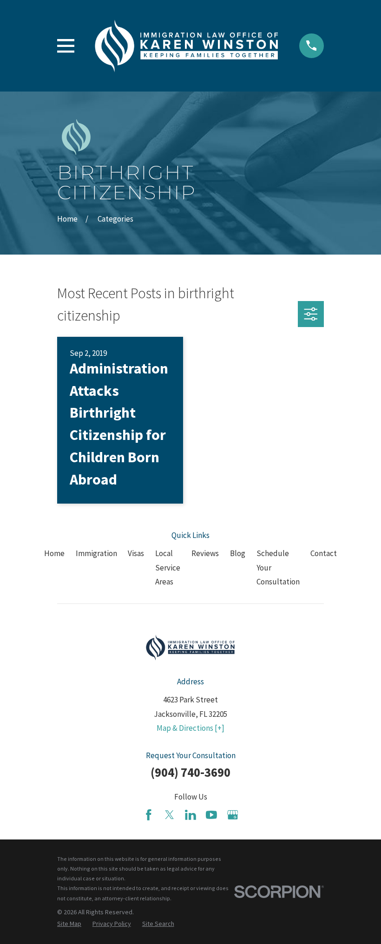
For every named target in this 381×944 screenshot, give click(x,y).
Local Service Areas (167, 567)
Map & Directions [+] (190, 728)
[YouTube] (211, 814)
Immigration (96, 553)
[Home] (186, 46)
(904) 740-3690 (190, 772)
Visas (136, 553)
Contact (323, 553)
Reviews (205, 553)
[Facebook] (148, 814)
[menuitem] (69, 924)
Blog (237, 553)
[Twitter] (169, 814)
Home (54, 553)
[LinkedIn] (190, 814)
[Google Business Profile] (232, 814)
